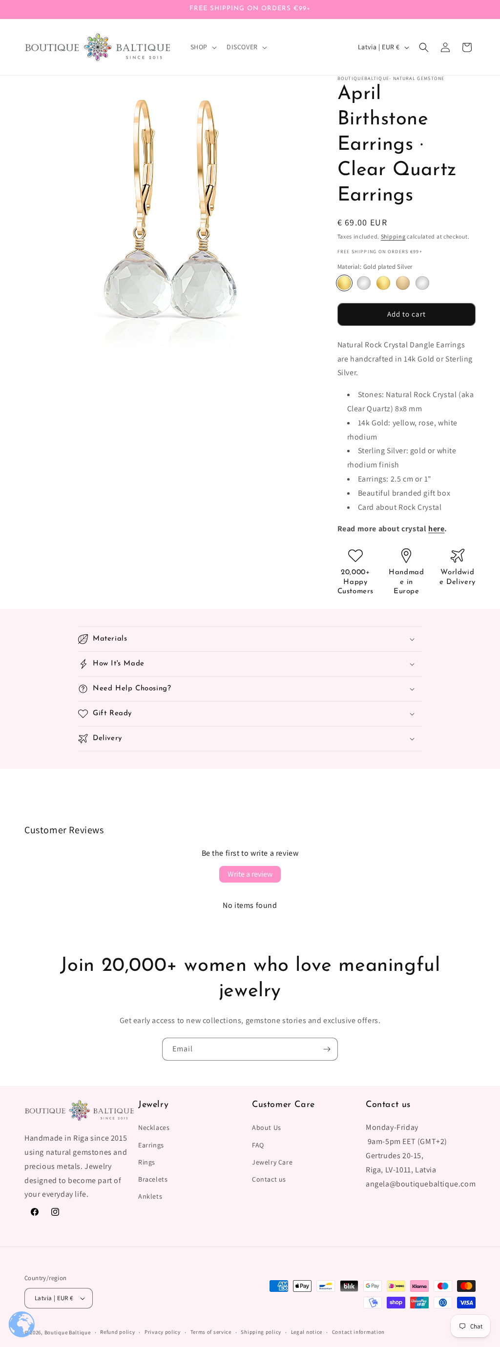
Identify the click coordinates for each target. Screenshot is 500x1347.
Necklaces (153, 1127)
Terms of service (210, 1331)
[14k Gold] (383, 283)
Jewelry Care (272, 1162)
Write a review (250, 874)
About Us (266, 1127)
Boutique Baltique (67, 1332)
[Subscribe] (326, 1049)
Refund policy (117, 1331)
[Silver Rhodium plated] (364, 283)
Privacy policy (163, 1331)
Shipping (393, 236)
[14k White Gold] (422, 283)
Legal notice (306, 1331)
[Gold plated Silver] (344, 283)
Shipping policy (261, 1331)
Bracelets (152, 1179)
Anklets (150, 1196)
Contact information (358, 1331)
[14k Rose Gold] (403, 283)
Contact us (269, 1179)
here (436, 528)
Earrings (151, 1145)
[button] (203, 47)
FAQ (258, 1145)
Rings (146, 1162)
